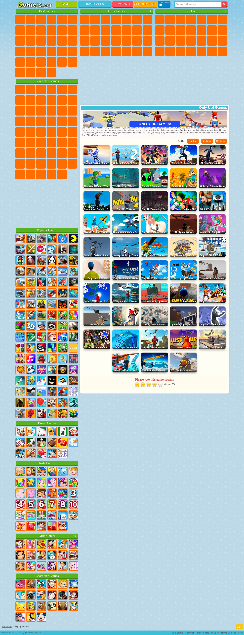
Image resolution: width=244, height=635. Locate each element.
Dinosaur (72, 41)
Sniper (159, 41)
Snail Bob (20, 100)
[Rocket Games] (20, 381)
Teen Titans (72, 132)
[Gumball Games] (41, 584)
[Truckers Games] (31, 239)
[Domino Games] (20, 443)
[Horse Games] (41, 260)
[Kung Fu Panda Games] (52, 606)
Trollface (41, 100)
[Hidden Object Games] (73, 337)
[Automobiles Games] (41, 239)
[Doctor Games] (20, 304)
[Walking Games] (41, 381)
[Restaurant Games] (52, 544)
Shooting (222, 51)
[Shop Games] (31, 544)
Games (66, 4)
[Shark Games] (63, 260)
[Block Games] (31, 348)
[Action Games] (20, 239)
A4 (20, 153)
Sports (51, 30)
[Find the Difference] (52, 526)
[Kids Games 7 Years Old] (52, 504)
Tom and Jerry (62, 132)
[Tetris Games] (52, 348)
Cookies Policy (235, 632)
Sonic (30, 121)
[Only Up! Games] (20, 414)
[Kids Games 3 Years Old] (73, 493)
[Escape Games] (63, 249)
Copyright (190, 632)
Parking (159, 19)
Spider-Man (72, 121)
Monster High (137, 19)
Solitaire (51, 41)
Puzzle (72, 51)
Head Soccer (20, 72)
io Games (72, 30)
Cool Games (41, 62)
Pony (84, 19)
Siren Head (41, 142)
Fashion (95, 51)
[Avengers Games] (20, 617)
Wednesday (72, 164)
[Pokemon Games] (20, 606)
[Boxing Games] (31, 414)
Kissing (147, 30)
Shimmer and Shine (41, 132)
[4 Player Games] (52, 239)
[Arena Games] (52, 282)
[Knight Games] (63, 414)
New (20, 19)
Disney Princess (84, 51)
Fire (201, 51)
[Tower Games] (52, 392)
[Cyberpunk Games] (41, 304)
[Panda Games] (31, 370)
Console (51, 72)
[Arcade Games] (73, 239)
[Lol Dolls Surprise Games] (41, 566)
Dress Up (126, 30)
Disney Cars (72, 111)
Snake (62, 51)
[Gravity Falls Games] (52, 584)
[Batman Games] (63, 595)
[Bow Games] (52, 271)
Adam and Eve (30, 132)
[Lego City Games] (63, 293)
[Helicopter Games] (63, 282)
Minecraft (222, 19)
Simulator (41, 19)
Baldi (30, 153)
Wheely (20, 89)
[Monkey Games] (73, 515)
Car (159, 30)
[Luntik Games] (52, 483)
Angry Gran (62, 100)
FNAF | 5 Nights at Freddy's (72, 89)
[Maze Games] (73, 403)
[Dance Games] (73, 544)
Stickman (191, 30)
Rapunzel (105, 41)
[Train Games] (41, 293)
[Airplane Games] (63, 271)
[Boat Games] (52, 293)
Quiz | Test (126, 19)
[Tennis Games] (41, 403)
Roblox (62, 153)
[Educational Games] (41, 472)
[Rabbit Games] (52, 515)
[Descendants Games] (52, 595)
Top (194, 141)
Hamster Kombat (51, 174)
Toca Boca (41, 164)
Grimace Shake (41, 174)
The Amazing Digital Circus (62, 174)
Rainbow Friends (30, 164)
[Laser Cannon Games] (63, 326)
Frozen (105, 30)
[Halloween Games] (63, 304)
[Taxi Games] (31, 293)
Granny (41, 153)
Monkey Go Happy (51, 132)
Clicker (41, 41)
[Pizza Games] (41, 544)
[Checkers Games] (52, 443)
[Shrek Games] (31, 606)
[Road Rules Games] (20, 260)
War (30, 72)
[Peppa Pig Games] (31, 493)
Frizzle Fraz (20, 132)
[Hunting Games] (20, 271)
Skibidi (30, 174)
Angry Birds (30, 111)
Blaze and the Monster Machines (20, 121)
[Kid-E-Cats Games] (20, 526)
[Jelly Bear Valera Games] (31, 526)
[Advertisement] (47, 203)
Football (170, 19)
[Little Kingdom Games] (20, 493)
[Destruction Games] (52, 359)
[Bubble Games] (63, 493)
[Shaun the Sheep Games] (31, 595)
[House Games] (31, 555)
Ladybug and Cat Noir (51, 100)
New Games (123, 4)
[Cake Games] (41, 359)
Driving (72, 62)
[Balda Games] (52, 403)
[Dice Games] (41, 454)
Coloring (84, 30)
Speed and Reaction (41, 51)
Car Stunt (51, 51)
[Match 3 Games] (63, 337)
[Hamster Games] (63, 526)
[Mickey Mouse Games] (41, 617)
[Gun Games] (73, 326)
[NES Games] (63, 370)
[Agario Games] (41, 249)
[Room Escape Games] (73, 249)
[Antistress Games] (31, 381)
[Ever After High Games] (52, 566)
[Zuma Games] (20, 326)
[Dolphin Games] (31, 515)
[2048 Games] (73, 348)
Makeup (147, 41)
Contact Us (177, 632)
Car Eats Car (222, 41)
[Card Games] (41, 432)
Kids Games (47, 463)
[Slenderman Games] (31, 260)
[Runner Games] (52, 370)
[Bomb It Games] (52, 249)
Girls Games (116, 11)
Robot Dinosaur (191, 41)
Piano (137, 51)
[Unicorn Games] (63, 483)
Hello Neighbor (20, 164)
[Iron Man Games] (63, 606)
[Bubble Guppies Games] (63, 584)
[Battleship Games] (73, 293)
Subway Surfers (20, 111)
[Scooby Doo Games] (41, 606)
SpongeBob (30, 89)
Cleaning (126, 51)
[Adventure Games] (31, 282)
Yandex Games (20, 30)
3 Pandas (62, 111)
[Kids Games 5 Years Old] (31, 504)
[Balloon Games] (73, 315)
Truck (201, 30)
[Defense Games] (73, 271)
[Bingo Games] (31, 454)
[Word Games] (20, 392)
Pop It (30, 30)
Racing (222, 30)
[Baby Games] (20, 472)
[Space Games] (41, 282)
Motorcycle (180, 30)
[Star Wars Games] (31, 337)
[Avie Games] (20, 566)
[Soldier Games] (41, 326)
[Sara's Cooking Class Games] (20, 544)
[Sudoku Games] (73, 443)
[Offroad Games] (73, 282)
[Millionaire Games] (41, 370)
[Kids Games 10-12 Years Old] (73, 504)
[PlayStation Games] (63, 403)
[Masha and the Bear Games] (31, 472)
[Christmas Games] (52, 337)
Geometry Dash (41, 30)
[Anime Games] (52, 555)
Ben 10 (170, 51)
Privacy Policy (218, 632)
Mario (62, 121)
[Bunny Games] (41, 515)
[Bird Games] (31, 392)
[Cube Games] (73, 304)
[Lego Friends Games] (20, 555)
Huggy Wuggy (51, 153)
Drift (180, 51)
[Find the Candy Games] (73, 483)
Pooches (41, 121)
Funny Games (62, 30)
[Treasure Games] (20, 359)
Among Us (51, 142)
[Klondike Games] (52, 432)
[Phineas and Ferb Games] (20, 595)
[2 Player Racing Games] (20, 282)
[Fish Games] (52, 493)
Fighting (212, 30)
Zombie (201, 19)
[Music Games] (31, 359)
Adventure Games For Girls (147, 19)
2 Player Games (145, 4)
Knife (62, 41)
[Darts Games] (73, 381)
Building (41, 72)
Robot (170, 41)
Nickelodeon (30, 62)
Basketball (62, 62)
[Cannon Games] (63, 392)
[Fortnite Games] (31, 304)
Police (180, 41)
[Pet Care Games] (31, 566)
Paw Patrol (41, 89)
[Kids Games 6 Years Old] (41, 504)
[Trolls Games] (20, 584)
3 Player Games (20, 62)
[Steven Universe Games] (73, 595)
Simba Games (62, 164)
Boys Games (95, 4)
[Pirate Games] (52, 326)
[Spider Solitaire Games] (63, 432)
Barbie (116, 19)
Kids (51, 19)
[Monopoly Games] (52, 454)
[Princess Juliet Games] (41, 483)
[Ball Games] (20, 370)
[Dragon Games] (52, 315)
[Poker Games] (73, 432)
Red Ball (30, 100)
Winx (147, 51)
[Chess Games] (41, 443)
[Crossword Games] (20, 315)
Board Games (47, 423)
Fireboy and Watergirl (105, 19)
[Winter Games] (41, 392)
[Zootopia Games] (31, 584)
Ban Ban (20, 174)
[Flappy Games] (63, 381)
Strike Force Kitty (51, 121)
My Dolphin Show (51, 111)
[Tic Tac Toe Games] (63, 454)
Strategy (180, 19)
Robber (212, 41)
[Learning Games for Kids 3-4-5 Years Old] (52, 472)
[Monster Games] (73, 370)
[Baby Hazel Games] (73, 472)
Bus (191, 51)
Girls (30, 19)
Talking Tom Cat (51, 89)
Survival (201, 41)
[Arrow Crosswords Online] (73, 392)
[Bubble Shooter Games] (63, 239)
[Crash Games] (52, 304)
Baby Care (105, 51)
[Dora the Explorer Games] (41, 493)
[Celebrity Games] (73, 566)
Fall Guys (30, 142)
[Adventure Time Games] (41, 595)
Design (116, 51)
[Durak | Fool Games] (20, 432)
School (51, 62)
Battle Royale (212, 19)
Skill (72, 19)
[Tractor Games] (41, 315)
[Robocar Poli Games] (73, 584)
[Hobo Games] (31, 617)
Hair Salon (137, 30)
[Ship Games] (20, 293)
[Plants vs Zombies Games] (63, 348)
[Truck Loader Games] (73, 260)
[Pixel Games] (63, 315)
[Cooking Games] (41, 555)
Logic (30, 41)
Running (212, 51)
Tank (191, 19)
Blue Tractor (20, 142)
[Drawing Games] (20, 515)
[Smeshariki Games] (63, 472)
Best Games (47, 11)
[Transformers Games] (73, 606)
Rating (222, 141)
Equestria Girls (95, 19)
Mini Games (30, 51)
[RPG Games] (20, 249)
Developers (203, 632)
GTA (159, 51)
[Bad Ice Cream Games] (52, 260)
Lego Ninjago (62, 89)
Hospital (116, 41)
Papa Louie (84, 41)
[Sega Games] (20, 337)
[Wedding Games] (63, 555)
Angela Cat (95, 30)
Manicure (126, 41)
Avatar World (51, 164)
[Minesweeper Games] (20, 454)
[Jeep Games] (31, 271)
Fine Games (20, 51)
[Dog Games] (63, 544)
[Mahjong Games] (31, 432)
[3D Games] (31, 326)
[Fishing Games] (31, 315)
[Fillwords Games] (73, 359)
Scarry (20, 41)
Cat (116, 30)
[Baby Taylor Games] (41, 526)
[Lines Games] (20, 348)
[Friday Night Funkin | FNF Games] (41, 348)
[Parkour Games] (41, 271)
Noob (72, 153)
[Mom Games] (63, 566)
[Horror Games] (52, 381)
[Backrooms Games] (20, 403)
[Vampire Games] (41, 414)
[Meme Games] (52, 414)
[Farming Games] (41, 337)
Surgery (137, 41)
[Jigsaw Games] (31, 483)
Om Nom (41, 111)
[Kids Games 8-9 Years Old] (63, 504)
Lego (72, 100)
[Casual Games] (31, 403)
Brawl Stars (62, 142)
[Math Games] (20, 483)
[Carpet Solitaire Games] (31, 443)
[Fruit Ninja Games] (31, 249)
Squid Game (72, 142)
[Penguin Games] (63, 515)
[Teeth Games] (73, 555)
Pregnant (95, 41)
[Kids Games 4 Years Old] (20, 504)
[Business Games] (63, 359)
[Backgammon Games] (63, 443)
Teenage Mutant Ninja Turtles (170, 30)
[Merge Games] (73, 414)
